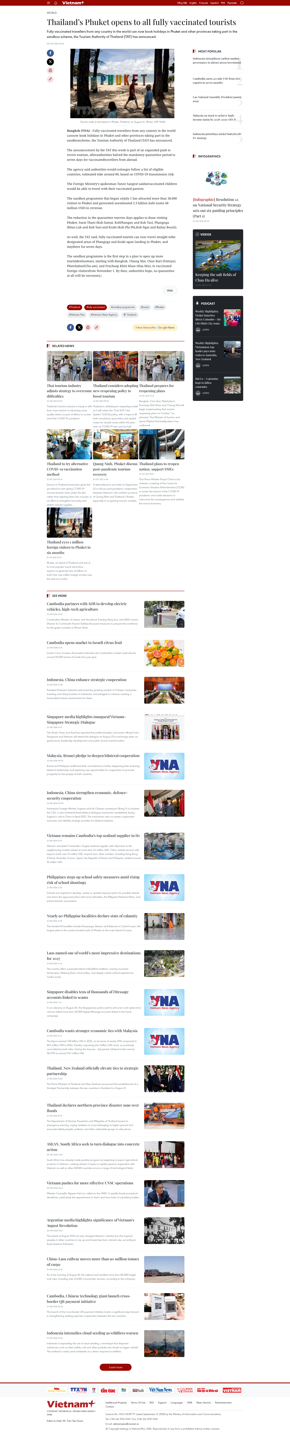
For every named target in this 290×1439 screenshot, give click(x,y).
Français (203, 2)
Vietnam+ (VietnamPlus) (73, 2)
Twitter (50, 61)
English (193, 2)
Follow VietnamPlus (146, 327)
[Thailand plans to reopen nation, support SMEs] (161, 444)
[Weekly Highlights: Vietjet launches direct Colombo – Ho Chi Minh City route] (232, 317)
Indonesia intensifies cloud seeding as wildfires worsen (92, 1332)
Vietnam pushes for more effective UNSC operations (90, 1182)
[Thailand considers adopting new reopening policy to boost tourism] (115, 366)
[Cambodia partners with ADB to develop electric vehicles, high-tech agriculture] (164, 614)
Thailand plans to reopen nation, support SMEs (159, 466)
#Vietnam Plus (76, 314)
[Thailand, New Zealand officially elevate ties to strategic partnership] (164, 1078)
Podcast (208, 303)
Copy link (50, 79)
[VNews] (94, 1390)
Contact (110, 1406)
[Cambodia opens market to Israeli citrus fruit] (164, 653)
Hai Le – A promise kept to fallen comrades (206, 382)
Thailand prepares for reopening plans (156, 388)
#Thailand (74, 307)
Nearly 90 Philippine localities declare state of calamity (92, 915)
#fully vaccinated (95, 307)
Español (214, 2)
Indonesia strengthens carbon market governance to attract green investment (217, 60)
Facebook (50, 53)
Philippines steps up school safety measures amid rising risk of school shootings (93, 879)
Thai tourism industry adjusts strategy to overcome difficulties (69, 390)
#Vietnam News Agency (104, 314)
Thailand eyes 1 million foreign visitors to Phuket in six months (69, 547)
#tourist (145, 307)
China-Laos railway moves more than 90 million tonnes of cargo (93, 1261)
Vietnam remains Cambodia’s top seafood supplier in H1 (93, 835)
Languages (177, 1402)
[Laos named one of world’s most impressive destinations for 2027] (164, 963)
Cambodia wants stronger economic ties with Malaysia (92, 1030)
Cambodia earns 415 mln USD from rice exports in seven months (216, 80)
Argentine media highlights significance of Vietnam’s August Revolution (90, 1222)
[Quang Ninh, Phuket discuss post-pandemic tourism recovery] (115, 444)
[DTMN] (208, 1390)
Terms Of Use (138, 1402)
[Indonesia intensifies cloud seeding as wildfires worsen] (164, 1343)
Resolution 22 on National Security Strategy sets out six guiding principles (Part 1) (218, 207)
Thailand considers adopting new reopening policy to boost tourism (115, 390)
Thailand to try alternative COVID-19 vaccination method (67, 468)
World (52, 13)
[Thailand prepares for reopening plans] (161, 366)
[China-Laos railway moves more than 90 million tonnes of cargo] (164, 1269)
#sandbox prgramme (123, 307)
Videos (205, 234)
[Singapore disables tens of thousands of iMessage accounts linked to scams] (164, 1002)
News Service (203, 1402)
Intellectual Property (116, 1402)
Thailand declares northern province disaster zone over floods (93, 1108)
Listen (205, 329)
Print (50, 70)
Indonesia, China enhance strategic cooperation (86, 679)
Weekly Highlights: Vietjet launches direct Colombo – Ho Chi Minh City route (208, 317)
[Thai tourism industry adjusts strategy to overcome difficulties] (69, 366)
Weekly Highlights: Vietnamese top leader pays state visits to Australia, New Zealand (207, 351)
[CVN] (185, 1390)
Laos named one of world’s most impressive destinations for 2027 (94, 955)
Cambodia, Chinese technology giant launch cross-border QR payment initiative (89, 1298)
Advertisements (223, 1402)
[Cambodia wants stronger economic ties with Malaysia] (164, 1041)
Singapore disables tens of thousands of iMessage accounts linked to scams (88, 994)
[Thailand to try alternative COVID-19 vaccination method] (69, 444)
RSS (152, 1402)
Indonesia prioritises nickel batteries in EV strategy (217, 136)
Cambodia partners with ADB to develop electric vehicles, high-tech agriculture (87, 606)
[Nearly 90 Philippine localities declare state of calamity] (164, 926)
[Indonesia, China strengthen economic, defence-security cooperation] (164, 803)
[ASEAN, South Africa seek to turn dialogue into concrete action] (164, 1154)
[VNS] (160, 1390)
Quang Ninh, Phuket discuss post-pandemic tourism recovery (115, 468)
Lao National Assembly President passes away (217, 99)
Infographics (209, 156)
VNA (189, 1402)
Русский (232, 3)
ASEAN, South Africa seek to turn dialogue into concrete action (93, 1146)
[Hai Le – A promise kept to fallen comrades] (232, 385)
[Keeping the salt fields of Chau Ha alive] (218, 255)
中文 (223, 3)
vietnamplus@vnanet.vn (126, 1423)
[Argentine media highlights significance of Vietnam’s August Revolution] (164, 1230)
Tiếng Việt (182, 2)
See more (59, 596)
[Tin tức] (108, 1390)
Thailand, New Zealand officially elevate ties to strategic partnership (93, 1070)
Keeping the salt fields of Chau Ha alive (215, 277)
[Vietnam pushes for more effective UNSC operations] (164, 1193)
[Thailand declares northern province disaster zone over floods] (164, 1115)
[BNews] (123, 1390)
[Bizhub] (138, 1390)
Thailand (131, 314)
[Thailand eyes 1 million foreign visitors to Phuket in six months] (69, 522)
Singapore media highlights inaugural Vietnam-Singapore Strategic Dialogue (86, 719)
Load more (115, 1367)
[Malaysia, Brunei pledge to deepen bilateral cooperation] (164, 766)
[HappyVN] (57, 1390)
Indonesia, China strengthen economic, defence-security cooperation (87, 795)
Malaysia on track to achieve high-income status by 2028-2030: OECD (214, 117)
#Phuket (159, 307)
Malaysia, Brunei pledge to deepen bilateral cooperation (93, 755)
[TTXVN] (78, 1390)
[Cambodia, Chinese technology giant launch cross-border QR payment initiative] (164, 1306)
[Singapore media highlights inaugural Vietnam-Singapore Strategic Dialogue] (164, 727)
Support (162, 1402)
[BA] (232, 1390)
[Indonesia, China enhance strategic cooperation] (164, 690)
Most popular (209, 51)
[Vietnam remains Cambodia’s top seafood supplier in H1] (164, 846)
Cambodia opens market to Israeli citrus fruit (84, 642)
